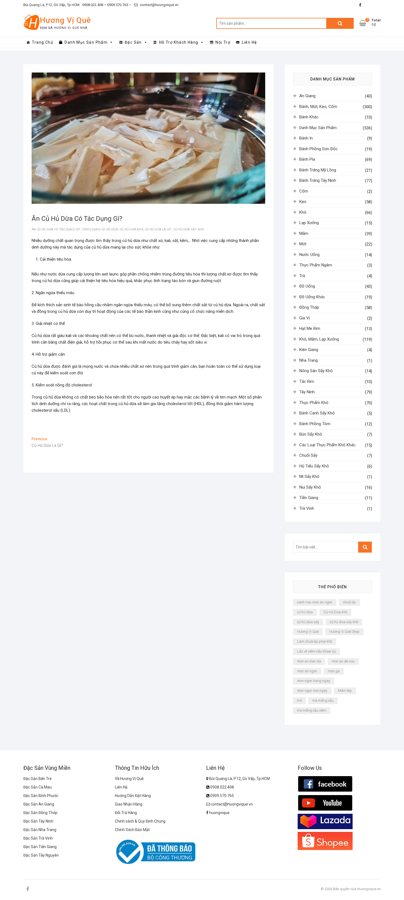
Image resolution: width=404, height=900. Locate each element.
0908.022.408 (221, 787)
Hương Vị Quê (65, 20)
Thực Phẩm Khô (313, 402)
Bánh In (306, 138)
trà (299, 700)
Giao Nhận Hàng (128, 804)
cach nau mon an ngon (314, 602)
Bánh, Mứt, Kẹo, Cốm (318, 106)
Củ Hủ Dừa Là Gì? (158, 229)
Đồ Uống (307, 286)
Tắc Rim (306, 381)
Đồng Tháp (309, 307)
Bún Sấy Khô (310, 434)
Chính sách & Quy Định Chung (140, 821)
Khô (302, 212)
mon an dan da (309, 661)
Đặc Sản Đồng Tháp (40, 812)
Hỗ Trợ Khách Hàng (178, 42)
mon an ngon (307, 671)
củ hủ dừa (305, 612)
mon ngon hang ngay (313, 681)
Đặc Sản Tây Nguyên (41, 855)
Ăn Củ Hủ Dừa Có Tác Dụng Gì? (56, 229)
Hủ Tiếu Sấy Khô (314, 466)
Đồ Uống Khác (312, 296)
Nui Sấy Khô (310, 487)
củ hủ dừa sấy (308, 622)
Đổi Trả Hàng (126, 812)
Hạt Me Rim (309, 328)
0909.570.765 (221, 795)
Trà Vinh (306, 508)
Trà (302, 275)
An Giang (307, 95)
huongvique (218, 812)
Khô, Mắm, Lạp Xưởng (319, 339)
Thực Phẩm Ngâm (315, 265)
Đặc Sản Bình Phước (40, 795)
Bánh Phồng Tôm (314, 423)
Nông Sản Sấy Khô (316, 370)
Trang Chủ (42, 42)
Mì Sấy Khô (309, 476)
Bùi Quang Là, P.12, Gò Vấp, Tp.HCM (51, 5)
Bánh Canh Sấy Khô (317, 413)
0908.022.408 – (94, 5)
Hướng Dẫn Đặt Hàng (133, 795)
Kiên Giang (308, 349)
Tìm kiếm (340, 23)
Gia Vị (304, 318)
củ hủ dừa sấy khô (188, 229)
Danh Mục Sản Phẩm (86, 42)
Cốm (303, 191)
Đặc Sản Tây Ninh (38, 821)
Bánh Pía (307, 159)
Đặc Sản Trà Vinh (38, 838)
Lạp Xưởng (309, 222)
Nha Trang (308, 360)
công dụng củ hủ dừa (100, 229)
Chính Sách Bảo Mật (132, 829)
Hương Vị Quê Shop (344, 631)
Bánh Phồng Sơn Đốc (318, 148)
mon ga (334, 671)
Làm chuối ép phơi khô (314, 641)
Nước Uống (309, 254)
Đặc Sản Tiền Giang (40, 847)
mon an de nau (343, 661)
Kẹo (302, 201)
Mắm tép (345, 691)
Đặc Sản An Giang (38, 804)
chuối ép (349, 602)
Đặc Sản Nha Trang (39, 829)
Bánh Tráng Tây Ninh (317, 180)
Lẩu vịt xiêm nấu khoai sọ (316, 651)
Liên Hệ (249, 42)
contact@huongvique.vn (158, 5)
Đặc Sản (133, 42)
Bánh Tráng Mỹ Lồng (317, 170)
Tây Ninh (307, 391)
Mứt (302, 243)
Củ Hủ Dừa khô (131, 229)
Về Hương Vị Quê (129, 778)
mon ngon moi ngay (312, 691)
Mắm (303, 233)
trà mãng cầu (323, 700)
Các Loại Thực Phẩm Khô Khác (327, 444)
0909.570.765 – (118, 5)
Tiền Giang (308, 497)
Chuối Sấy (308, 455)
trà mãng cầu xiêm (311, 710)
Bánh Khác (309, 117)
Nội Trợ (222, 42)
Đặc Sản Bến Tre (37, 778)
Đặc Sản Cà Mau (37, 787)
